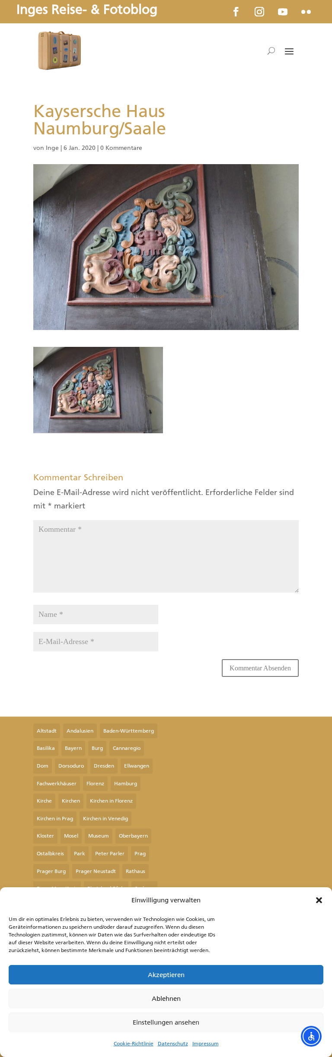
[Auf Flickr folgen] (306, 11)
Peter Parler (109, 854)
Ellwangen (136, 766)
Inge (52, 148)
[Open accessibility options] (311, 1036)
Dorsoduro (71, 766)
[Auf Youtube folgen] (282, 11)
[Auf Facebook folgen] (236, 11)
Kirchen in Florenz (111, 801)
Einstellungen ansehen (166, 1022)
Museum (98, 836)
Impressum (205, 1044)
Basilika (46, 748)
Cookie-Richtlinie (133, 1044)
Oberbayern (133, 836)
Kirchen (71, 801)
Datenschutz (173, 1044)
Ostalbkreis (50, 854)
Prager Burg (51, 871)
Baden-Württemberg (128, 731)
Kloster (45, 836)
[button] (319, 900)
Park (79, 854)
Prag (140, 854)
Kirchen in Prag (55, 819)
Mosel (71, 836)
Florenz (95, 784)
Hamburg (125, 784)
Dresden (104, 766)
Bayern (73, 748)
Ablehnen (166, 999)
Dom (42, 766)
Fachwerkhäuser (57, 784)
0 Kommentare (121, 148)
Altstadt (47, 731)
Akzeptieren (166, 975)
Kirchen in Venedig (105, 819)
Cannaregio (126, 748)
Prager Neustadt (96, 871)
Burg (97, 748)
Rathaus (135, 871)
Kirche (44, 801)
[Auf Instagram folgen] (259, 11)
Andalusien (80, 731)
